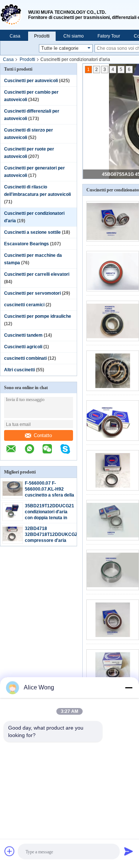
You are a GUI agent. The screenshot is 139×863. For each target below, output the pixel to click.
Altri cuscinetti (19, 369)
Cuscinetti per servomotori (32, 293)
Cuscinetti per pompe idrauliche (37, 316)
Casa (15, 36)
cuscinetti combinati (25, 358)
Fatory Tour (108, 36)
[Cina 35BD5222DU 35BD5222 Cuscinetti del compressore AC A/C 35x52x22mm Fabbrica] (112, 420)
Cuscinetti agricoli (23, 346)
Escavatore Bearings (26, 243)
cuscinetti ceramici (24, 304)
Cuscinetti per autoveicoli (31, 80)
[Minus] (128, 687)
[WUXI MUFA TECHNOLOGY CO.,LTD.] (14, 15)
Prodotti (42, 36)
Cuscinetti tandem (23, 335)
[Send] (129, 851)
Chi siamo (73, 36)
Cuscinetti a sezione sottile (32, 232)
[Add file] (9, 851)
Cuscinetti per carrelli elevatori (36, 274)
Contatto (43, 435)
